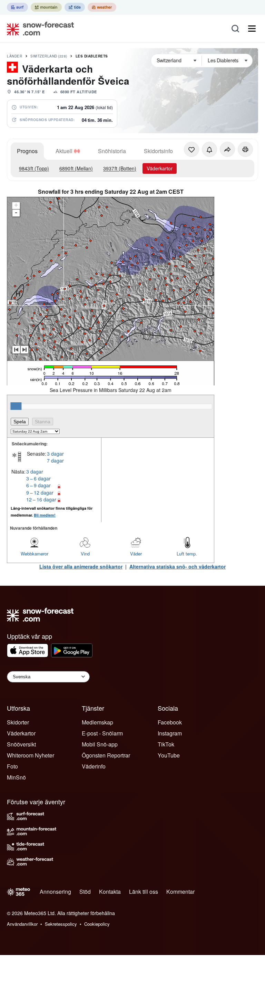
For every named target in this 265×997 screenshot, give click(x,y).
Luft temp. (187, 553)
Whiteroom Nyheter (30, 755)
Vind (85, 553)
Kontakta (110, 891)
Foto (12, 766)
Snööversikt (21, 744)
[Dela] (227, 149)
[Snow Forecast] (38, 28)
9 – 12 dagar (39, 492)
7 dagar (55, 460)
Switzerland (48, 56)
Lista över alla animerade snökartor (80, 566)
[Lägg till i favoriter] (191, 149)
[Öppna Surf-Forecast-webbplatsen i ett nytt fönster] (17, 7)
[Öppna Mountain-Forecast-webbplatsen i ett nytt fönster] (46, 7)
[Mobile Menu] (252, 28)
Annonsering (55, 891)
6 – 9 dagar (38, 485)
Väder (136, 553)
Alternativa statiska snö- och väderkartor (177, 566)
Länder (14, 56)
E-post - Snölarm (102, 733)
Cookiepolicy (97, 924)
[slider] (15, 406)
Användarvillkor (22, 924)
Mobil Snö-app (100, 744)
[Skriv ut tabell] (245, 149)
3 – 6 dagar (38, 478)
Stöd (85, 891)
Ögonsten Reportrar (106, 755)
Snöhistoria (112, 151)
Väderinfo (94, 766)
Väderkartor (160, 168)
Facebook (170, 722)
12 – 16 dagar (41, 499)
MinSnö (16, 777)
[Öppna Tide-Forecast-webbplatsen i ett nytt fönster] (75, 7)
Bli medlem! (45, 515)
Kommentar (180, 891)
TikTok (166, 744)
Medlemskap (97, 722)
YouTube (169, 755)
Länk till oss (143, 891)
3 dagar (55, 453)
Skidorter (18, 722)
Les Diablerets (92, 56)
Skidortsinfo (158, 151)
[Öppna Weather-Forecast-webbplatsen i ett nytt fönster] (102, 7)
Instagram (170, 733)
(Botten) (119, 168)
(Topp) (34, 168)
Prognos (27, 151)
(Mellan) (76, 168)
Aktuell (64, 151)
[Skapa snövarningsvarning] (209, 149)
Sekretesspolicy (61, 924)
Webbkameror (34, 553)
